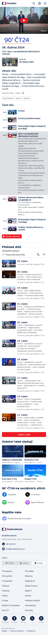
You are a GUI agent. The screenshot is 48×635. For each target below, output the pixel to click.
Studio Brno (30, 581)
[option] (9, 563)
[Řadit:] (44, 254)
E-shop (5, 600)
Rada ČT (28, 590)
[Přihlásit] (39, 3)
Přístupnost (31, 631)
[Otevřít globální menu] (45, 3)
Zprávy (18, 98)
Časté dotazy (30, 605)
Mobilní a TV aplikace (11, 605)
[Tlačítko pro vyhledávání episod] (38, 254)
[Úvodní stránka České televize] (12, 529)
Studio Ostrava (31, 586)
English (4, 631)
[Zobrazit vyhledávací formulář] (34, 3)
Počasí (5, 595)
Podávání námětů (32, 600)
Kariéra (28, 595)
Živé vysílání (7, 576)
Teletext (5, 586)
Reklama (28, 576)
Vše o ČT (5, 610)
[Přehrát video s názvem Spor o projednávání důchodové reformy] (24, 20)
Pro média (29, 571)
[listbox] (24, 563)
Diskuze (27, 98)
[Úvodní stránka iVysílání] (9, 3)
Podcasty (6, 590)
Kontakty (29, 610)
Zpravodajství (8, 98)
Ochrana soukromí (17, 631)
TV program (7, 571)
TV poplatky (7, 581)
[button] (24, 20)
